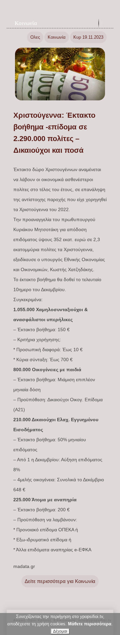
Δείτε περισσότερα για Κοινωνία (60, 581)
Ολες (35, 37)
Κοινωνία (26, 23)
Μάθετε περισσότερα (89, 623)
